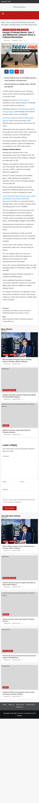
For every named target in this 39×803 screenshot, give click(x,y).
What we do (20, 704)
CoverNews (28, 713)
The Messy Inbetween (11, 118)
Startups (5, 354)
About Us (11, 704)
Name (5, 481)
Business (5, 29)
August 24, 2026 (16, 364)
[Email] (22, 72)
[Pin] (17, 72)
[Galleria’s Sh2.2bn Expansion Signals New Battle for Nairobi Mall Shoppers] (19, 380)
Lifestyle (5, 687)
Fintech (5, 650)
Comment (6, 456)
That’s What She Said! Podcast (14, 196)
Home (5, 704)
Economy (12, 29)
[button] (3, 13)
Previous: (17, 310)
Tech (18, 29)
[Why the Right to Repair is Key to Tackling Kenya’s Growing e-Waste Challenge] (19, 344)
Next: (18, 319)
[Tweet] (11, 72)
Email (22, 481)
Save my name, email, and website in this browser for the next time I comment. (19, 501)
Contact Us (19, 707)
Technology (25, 29)
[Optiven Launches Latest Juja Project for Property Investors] (19, 415)
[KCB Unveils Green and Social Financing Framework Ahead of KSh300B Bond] (19, 640)
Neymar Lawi (7, 40)
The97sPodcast (23, 109)
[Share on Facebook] (6, 72)
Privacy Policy (30, 704)
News (10, 650)
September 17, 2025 (17, 40)
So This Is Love (22, 100)
